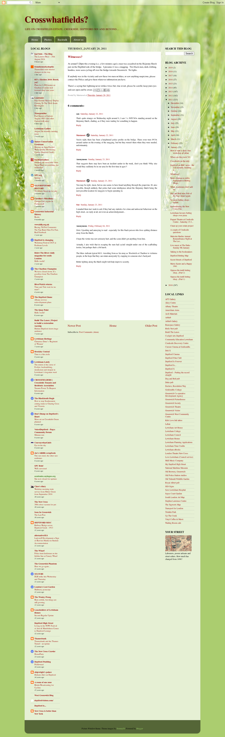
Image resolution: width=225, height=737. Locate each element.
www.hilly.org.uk (41, 224)
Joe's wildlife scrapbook (45, 452)
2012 (170, 95)
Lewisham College (173, 431)
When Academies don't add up (181, 188)
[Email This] (95, 90)
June (173, 127)
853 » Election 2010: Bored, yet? (46, 81)
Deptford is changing (43, 239)
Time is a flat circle (42, 354)
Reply (78, 125)
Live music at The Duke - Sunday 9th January (180, 246)
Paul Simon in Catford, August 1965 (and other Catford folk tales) (44, 118)
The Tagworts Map (173, 504)
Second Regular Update (44, 615)
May (173, 131)
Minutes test (39, 435)
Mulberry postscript (42, 589)
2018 (170, 71)
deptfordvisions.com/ (43, 700)
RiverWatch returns (43, 284)
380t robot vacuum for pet (45, 504)
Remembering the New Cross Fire (179, 207)
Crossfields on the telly (179, 161)
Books (37, 217)
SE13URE (38, 573)
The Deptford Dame (43, 297)
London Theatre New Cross (176, 453)
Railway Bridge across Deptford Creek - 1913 (43, 526)
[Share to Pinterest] (108, 90)
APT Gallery (170, 299)
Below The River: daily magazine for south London (44, 255)
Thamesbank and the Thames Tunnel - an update (46, 642)
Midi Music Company (174, 460)
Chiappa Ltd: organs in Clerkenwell (43, 202)
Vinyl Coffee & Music (174, 519)
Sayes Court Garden (173, 493)
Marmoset (80, 135)
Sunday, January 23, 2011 (99, 159)
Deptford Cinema (172, 354)
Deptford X (170, 368)
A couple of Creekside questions (179, 231)
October (174, 111)
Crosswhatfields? (56, 19)
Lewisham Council (173, 435)
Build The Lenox (172, 332)
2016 (170, 79)
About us (78, 39)
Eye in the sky (40, 445)
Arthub (168, 317)
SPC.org (38, 175)
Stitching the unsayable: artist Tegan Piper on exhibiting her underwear (46, 165)
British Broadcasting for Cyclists (44, 686)
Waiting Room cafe (173, 523)
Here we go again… (42, 566)
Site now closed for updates (45, 478)
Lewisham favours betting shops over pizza (181, 214)
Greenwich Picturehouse (175, 399)
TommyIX (121, 728)
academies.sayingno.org (45, 476)
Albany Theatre (171, 306)
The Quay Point (41, 309)
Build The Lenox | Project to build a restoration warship (45, 323)
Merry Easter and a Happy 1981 (181, 264)
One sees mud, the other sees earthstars (46, 456)
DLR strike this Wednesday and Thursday (45, 577)
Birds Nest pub (171, 328)
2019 (170, 67)
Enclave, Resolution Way (175, 386)
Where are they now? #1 (180, 157)
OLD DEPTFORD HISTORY (42, 187)
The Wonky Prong (42, 597)
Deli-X (168, 350)
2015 (170, 83)
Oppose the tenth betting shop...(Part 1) (180, 277)
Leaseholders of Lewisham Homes (46, 611)
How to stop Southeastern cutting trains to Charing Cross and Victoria (46, 403)
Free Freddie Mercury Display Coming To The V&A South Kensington (46, 103)
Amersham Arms (172, 310)
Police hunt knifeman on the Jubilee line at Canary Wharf (45, 554)
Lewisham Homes (172, 438)
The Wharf (39, 550)
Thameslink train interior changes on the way (44, 70)
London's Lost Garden (44, 586)
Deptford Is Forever (173, 361)
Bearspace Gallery (172, 325)
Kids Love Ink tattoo (173, 420)
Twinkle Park (170, 512)
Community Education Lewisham (179, 339)
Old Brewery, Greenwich (175, 471)
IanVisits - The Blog (43, 53)
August (174, 119)
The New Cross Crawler (44, 651)
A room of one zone (43, 682)
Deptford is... (40, 705)
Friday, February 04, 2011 (99, 226)
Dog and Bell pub (172, 378)
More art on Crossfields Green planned (46, 420)
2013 (170, 91)
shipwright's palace (43, 672)
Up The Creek (171, 515)
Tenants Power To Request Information (45, 389)
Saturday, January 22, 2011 (92, 113)
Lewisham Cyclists (42, 128)
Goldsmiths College (173, 389)
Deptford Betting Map (179, 255)
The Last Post (39, 514)
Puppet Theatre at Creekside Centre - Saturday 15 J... (182, 220)
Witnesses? (75, 56)
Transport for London (174, 508)
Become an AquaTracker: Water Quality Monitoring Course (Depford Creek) (44, 149)
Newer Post (74, 326)
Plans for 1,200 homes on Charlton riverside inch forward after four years (44, 87)
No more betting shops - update (180, 201)
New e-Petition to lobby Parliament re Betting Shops (180, 180)
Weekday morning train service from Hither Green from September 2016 (45, 491)
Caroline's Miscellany (43, 198)
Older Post (151, 326)
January (174, 147)
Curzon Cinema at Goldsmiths (177, 346)
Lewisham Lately (42, 361)
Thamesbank (40, 638)
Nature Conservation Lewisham (43, 143)
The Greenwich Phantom (45, 563)
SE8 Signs (169, 486)
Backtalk (62, 39)
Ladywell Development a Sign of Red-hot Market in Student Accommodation (46, 540)
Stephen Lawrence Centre (175, 501)
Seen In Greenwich (42, 512)
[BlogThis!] (98, 90)
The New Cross (41, 501)
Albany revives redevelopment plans (42, 300)
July (173, 123)
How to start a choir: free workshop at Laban (180, 151)
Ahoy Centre (170, 302)
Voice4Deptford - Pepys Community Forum (44, 431)
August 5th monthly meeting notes (46, 132)
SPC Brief (38, 465)
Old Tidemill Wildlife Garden (177, 479)
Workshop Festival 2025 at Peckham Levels (45, 243)
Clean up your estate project (181, 225)
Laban (167, 424)
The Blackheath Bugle (44, 398)
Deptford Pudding (42, 661)
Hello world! (39, 261)
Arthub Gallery (171, 321)
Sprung (37, 177)
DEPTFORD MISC (43, 522)
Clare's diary (40, 486)
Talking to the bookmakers (181, 251)
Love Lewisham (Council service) (179, 457)
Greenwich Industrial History (44, 213)
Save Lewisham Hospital (175, 490)
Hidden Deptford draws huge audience (46, 329)
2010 (170, 285)
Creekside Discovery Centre (176, 343)
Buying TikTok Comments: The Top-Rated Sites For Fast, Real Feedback (46, 230)
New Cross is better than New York (45, 712)
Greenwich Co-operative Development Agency (175, 394)
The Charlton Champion (45, 268)
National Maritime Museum (176, 468)
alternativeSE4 (41, 535)
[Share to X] (101, 90)
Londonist (39, 97)
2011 (170, 99)
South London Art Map (175, 497)
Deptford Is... (170, 365)
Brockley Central (42, 351)
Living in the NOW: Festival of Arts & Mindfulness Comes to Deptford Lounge (46, 628)
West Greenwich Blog (43, 695)
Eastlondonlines (41, 159)
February (175, 143)
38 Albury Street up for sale (45, 191)
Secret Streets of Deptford (181, 259)
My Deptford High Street (175, 464)
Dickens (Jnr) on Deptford (45, 674)
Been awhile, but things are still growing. (45, 600)
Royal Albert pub (172, 482)
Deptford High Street (43, 623)
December (175, 103)
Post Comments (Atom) (89, 332)
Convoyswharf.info (42, 442)
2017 (170, 75)
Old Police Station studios (176, 475)
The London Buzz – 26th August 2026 (44, 57)
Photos (48, 39)
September (175, 115)
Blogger (139, 728)
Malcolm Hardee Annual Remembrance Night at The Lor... (181, 239)
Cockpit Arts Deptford (174, 335)
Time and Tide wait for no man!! (45, 288)
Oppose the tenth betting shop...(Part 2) (180, 271)
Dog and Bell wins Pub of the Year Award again (181, 194)
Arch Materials (171, 313)
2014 (170, 87)
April (173, 135)
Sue (78, 204)
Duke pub (169, 382)
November (175, 107)
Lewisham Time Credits (175, 446)
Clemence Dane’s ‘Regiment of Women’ (45, 342)
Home (34, 39)
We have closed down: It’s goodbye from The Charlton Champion (45, 274)
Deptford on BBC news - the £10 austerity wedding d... (182, 167)
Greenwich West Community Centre (177, 415)
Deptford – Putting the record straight (177, 373)
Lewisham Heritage (43, 338)
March (174, 139)
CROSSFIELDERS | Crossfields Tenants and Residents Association (45, 382)
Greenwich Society (173, 403)
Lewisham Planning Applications (178, 442)
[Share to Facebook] (105, 90)
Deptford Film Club (173, 358)
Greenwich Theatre (173, 406)
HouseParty (39, 654)
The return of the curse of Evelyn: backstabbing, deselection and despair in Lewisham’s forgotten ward (45, 368)
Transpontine (40, 113)
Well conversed (40, 468)
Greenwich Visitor (172, 410)
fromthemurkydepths (44, 66)
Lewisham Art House (174, 427)
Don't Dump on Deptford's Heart (46, 415)
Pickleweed (39, 664)
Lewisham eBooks (173, 449)
